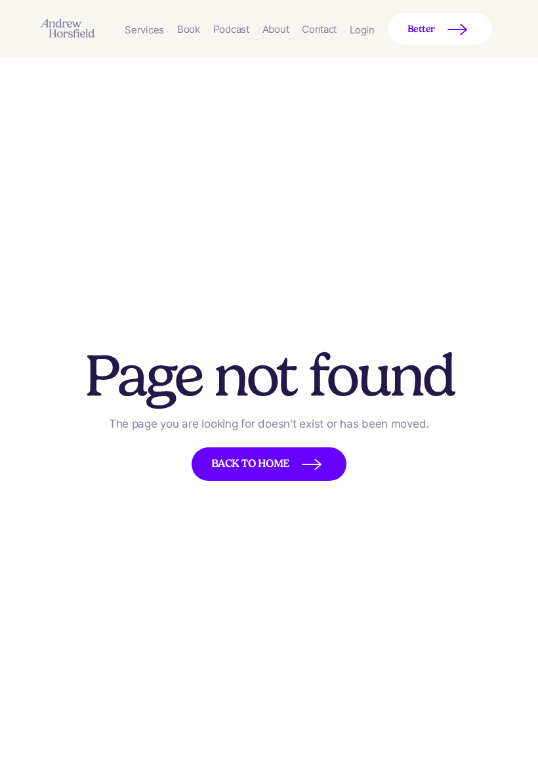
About (275, 29)
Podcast (231, 29)
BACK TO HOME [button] (251, 463)
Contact (319, 29)
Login (362, 30)
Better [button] (422, 29)
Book (188, 29)
